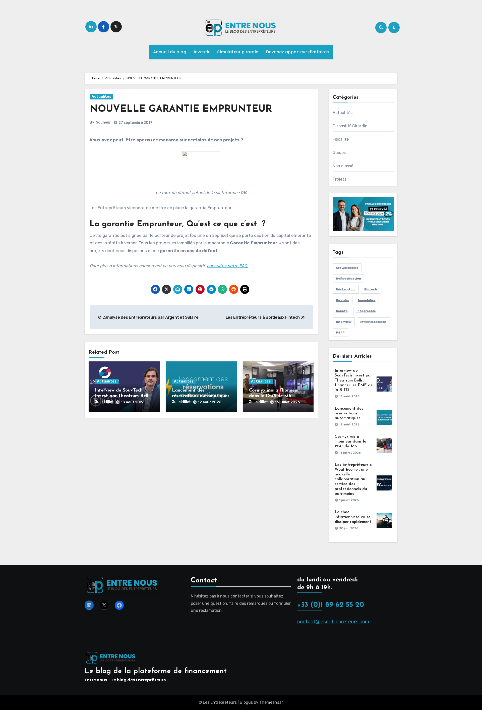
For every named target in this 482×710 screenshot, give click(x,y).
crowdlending (347, 267)
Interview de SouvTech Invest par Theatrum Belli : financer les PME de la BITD (354, 380)
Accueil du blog (170, 52)
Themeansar (271, 702)
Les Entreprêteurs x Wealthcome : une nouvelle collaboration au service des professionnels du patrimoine (353, 479)
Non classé (343, 165)
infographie (366, 311)
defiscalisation (348, 278)
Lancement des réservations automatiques (349, 413)
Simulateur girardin (238, 52)
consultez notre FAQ (227, 265)
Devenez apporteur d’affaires (297, 52)
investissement (373, 321)
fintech (370, 289)
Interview (343, 321)
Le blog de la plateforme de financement (156, 671)
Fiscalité (341, 139)
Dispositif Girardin (350, 126)
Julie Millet (104, 402)
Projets (339, 179)
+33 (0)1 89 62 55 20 (330, 605)
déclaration (345, 289)
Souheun (103, 122)
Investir (202, 52)
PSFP (340, 332)
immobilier (367, 300)
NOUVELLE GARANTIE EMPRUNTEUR (181, 109)
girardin (342, 300)
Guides (339, 152)
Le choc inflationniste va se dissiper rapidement (353, 517)
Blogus (246, 702)
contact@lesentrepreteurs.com (333, 622)
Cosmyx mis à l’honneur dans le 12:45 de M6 (350, 441)
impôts (342, 311)
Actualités (101, 96)
